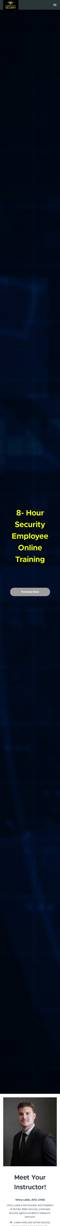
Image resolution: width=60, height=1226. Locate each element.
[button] (55, 5)
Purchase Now (30, 592)
